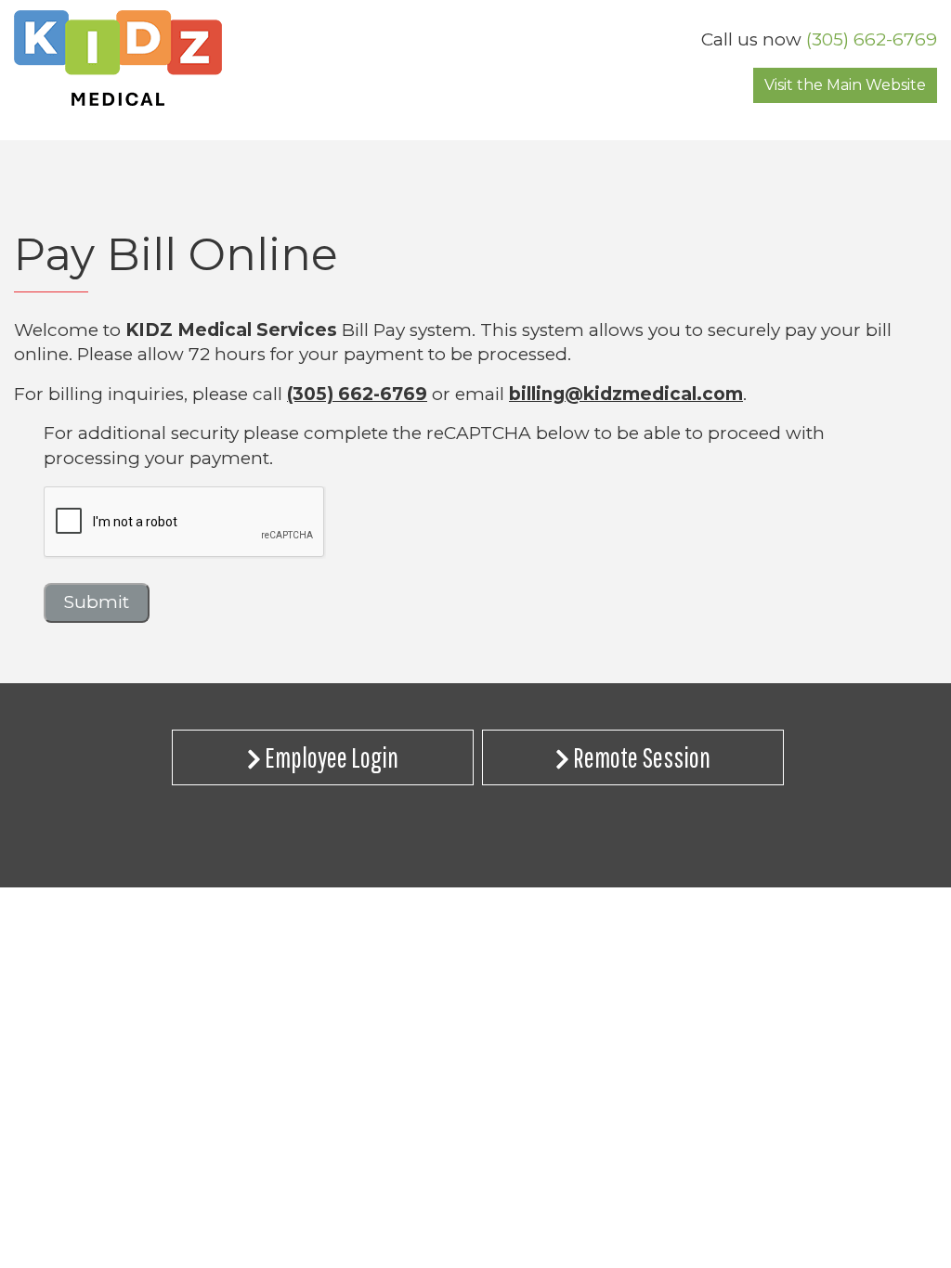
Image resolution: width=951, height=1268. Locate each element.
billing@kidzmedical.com (626, 394)
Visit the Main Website (845, 85)
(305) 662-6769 (871, 39)
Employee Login (329, 757)
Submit (96, 602)
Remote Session (639, 757)
